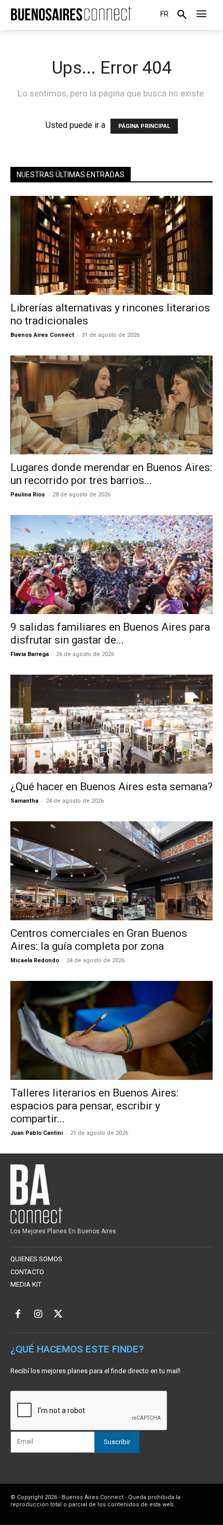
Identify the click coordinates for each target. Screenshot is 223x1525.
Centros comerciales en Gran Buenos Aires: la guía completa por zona (98, 939)
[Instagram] (38, 1314)
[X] (58, 1314)
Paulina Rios (27, 494)
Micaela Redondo (34, 960)
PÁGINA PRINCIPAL (144, 126)
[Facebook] (17, 1314)
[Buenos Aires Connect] (71, 14)
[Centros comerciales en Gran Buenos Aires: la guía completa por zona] (111, 870)
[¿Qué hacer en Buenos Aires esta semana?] (111, 724)
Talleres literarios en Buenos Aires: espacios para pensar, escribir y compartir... (94, 1106)
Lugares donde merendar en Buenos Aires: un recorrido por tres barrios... (111, 474)
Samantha (24, 800)
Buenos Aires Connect (42, 335)
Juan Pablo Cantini (36, 1133)
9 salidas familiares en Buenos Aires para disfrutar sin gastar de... (110, 633)
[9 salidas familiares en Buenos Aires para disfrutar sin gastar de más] (111, 564)
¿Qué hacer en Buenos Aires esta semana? (111, 786)
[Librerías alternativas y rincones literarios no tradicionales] (111, 245)
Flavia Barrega (29, 654)
